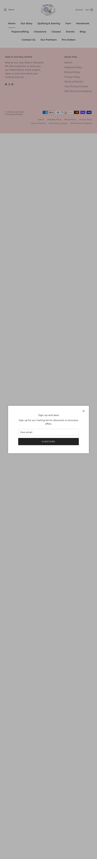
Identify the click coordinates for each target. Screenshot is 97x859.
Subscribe (48, 441)
